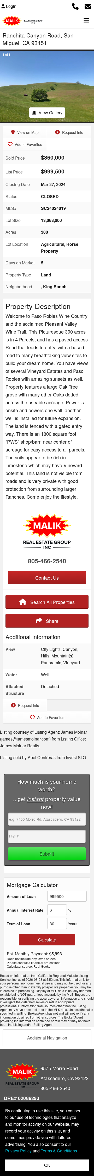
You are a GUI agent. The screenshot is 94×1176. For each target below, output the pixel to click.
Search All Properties (52, 601)
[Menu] (86, 20)
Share (51, 620)
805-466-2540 (47, 560)
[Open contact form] (88, 6)
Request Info (72, 132)
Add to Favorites (28, 144)
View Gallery (50, 113)
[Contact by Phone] (75, 6)
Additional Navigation (47, 1038)
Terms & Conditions (59, 1151)
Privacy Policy (18, 1151)
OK (47, 1165)
